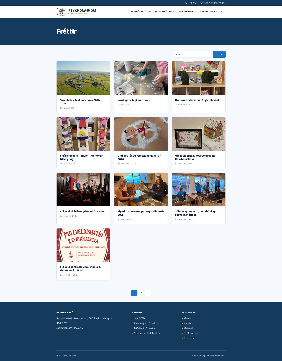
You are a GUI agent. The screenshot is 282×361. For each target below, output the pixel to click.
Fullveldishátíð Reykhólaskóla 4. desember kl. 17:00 (80, 269)
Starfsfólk (139, 318)
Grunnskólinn (163, 12)
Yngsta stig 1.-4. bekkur (147, 333)
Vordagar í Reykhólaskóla (134, 100)
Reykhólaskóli (139, 12)
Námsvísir (189, 338)
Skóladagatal (191, 333)
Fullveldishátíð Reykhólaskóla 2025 (82, 211)
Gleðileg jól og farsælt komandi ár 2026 (139, 157)
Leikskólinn (186, 12)
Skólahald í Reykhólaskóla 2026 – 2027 (81, 102)
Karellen (188, 323)
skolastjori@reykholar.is (214, 3)
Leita (219, 54)
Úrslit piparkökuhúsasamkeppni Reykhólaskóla (195, 157)
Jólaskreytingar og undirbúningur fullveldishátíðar (196, 213)
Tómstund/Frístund (212, 12)
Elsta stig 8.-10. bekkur (146, 323)
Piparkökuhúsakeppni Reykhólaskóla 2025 (141, 213)
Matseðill (188, 328)
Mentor (188, 318)
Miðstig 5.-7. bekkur (145, 328)
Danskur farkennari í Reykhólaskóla (197, 100)
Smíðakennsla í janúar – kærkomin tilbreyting (81, 157)
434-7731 (192, 3)
